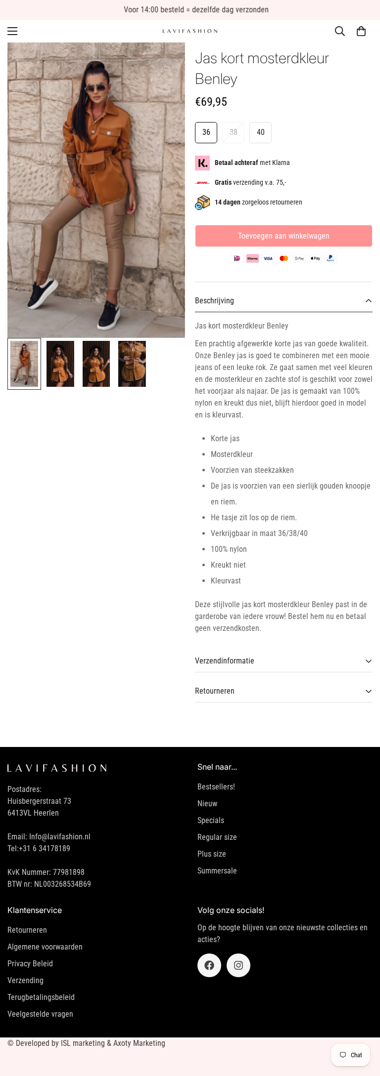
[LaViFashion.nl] (190, 31)
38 (234, 132)
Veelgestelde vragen (40, 1014)
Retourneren (27, 930)
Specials (210, 820)
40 (261, 132)
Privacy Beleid (30, 963)
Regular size (217, 837)
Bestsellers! (216, 786)
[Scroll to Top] (360, 1022)
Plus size (211, 854)
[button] (361, 31)
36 (206, 132)
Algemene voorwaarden (45, 947)
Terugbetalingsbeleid (41, 997)
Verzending (25, 980)
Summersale (217, 870)
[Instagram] (238, 965)
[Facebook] (209, 965)
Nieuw (207, 803)
